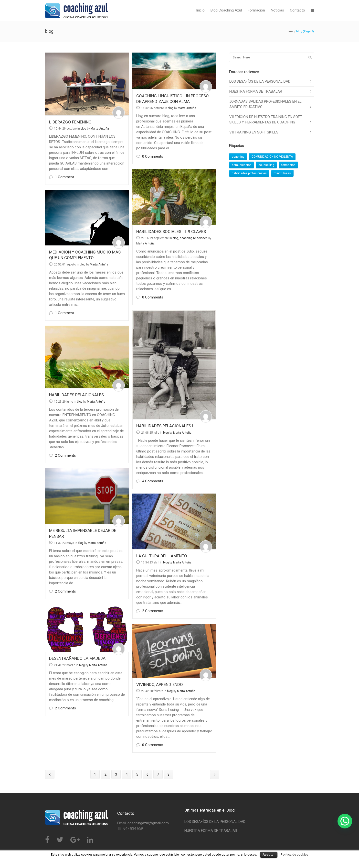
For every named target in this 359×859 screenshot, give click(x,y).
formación (288, 165)
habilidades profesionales (249, 173)
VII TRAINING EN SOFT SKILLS (253, 132)
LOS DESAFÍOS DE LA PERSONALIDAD (259, 81)
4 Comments (152, 481)
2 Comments (65, 455)
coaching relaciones (194, 238)
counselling (266, 165)
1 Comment (64, 177)
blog (83, 128)
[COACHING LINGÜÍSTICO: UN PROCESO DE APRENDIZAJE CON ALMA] (174, 71)
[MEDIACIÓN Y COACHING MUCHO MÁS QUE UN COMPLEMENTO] (87, 217)
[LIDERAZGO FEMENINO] (87, 84)
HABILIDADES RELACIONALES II (165, 425)
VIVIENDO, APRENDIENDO (159, 684)
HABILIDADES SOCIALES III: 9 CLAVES (171, 231)
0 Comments (152, 156)
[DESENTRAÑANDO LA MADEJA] (87, 628)
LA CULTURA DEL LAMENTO (161, 555)
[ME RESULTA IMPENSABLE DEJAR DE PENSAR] (87, 496)
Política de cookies (294, 854)
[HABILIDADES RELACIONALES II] (174, 364)
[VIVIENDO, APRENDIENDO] (174, 651)
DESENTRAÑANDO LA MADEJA (77, 658)
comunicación (241, 165)
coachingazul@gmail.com (148, 823)
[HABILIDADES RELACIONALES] (87, 357)
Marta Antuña (100, 128)
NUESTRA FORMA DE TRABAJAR (255, 91)
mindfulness (282, 173)
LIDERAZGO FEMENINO (70, 122)
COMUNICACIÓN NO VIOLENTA (272, 156)
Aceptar (269, 854)
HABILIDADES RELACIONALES (76, 394)
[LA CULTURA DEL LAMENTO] (174, 521)
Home (289, 31)
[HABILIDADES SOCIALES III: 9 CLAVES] (174, 197)
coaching (238, 156)
